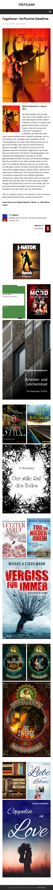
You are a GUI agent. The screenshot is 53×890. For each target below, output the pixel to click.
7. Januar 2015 (10, 24)
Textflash (22, 24)
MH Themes (41, 888)
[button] (49, 11)
